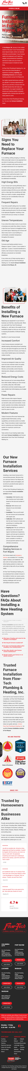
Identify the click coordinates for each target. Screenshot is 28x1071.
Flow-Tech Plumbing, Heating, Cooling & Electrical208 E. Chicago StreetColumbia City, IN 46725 (7, 953)
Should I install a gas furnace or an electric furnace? (13, 655)
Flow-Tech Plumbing (19, 949)
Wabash (16, 1049)
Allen (15, 1039)
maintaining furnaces (8, 75)
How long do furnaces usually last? (13, 642)
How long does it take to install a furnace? (13, 621)
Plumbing (3, 1041)
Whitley (22, 1049)
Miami (22, 1045)
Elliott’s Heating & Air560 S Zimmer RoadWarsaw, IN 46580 (6, 997)
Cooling (3, 1039)
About (2, 1051)
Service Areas (5, 1049)
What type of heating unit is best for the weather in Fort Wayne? (15, 639)
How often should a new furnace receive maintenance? (13, 651)
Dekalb (22, 1039)
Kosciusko (23, 1043)
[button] (14, 621)
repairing (16, 72)
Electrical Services (6, 1045)
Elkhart (16, 1041)
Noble (15, 1047)
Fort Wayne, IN (8, 47)
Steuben (22, 1047)
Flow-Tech (4, 972)
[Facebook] (19, 1026)
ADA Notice (14, 1069)
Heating (3, 1043)
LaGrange (16, 1045)
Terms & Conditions (22, 1067)
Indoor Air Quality (6, 1047)
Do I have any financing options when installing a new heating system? (14, 646)
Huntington (17, 1043)
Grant (21, 1041)
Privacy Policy (14, 1067)
